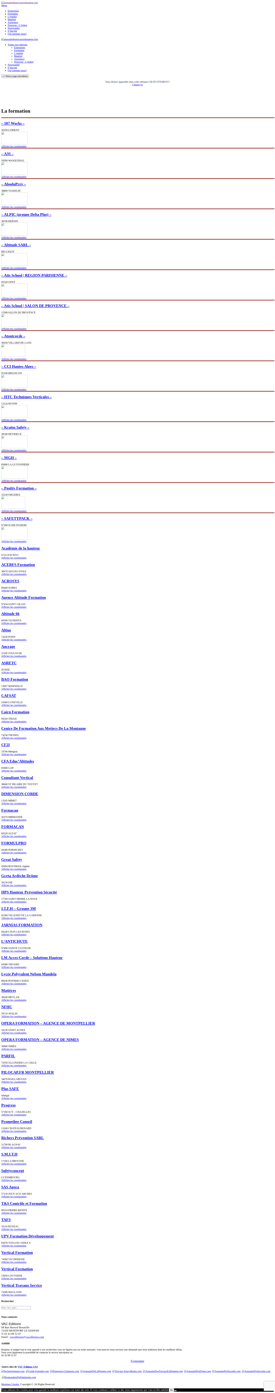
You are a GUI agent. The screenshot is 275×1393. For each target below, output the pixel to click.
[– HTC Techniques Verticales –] (14, 417)
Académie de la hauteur (20, 548)
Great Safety (11, 859)
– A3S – (7, 154)
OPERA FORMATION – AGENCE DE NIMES (40, 1040)
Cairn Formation (15, 712)
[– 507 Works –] (14, 143)
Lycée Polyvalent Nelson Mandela (28, 974)
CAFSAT (8, 695)
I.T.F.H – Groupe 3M (18, 908)
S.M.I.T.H (9, 1154)
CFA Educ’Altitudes (17, 761)
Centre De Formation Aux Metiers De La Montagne (43, 728)
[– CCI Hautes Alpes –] (14, 386)
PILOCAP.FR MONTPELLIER (27, 1072)
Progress (8, 1105)
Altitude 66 (10, 614)
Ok (171, 1390)
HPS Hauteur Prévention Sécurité (29, 892)
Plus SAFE (10, 1089)
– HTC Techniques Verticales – (26, 397)
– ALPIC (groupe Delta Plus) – (26, 214)
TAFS (6, 1220)
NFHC (6, 1007)
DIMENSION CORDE (19, 794)
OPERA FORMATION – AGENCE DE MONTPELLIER (48, 1023)
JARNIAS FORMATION (21, 925)
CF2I (5, 745)
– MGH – (9, 458)
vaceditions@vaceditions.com (27, 1337)
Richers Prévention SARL (22, 1138)
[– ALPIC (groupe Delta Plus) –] (14, 234)
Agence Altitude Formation (23, 597)
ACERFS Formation (18, 565)
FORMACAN (12, 827)
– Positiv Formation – (19, 488)
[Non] (175, 1390)
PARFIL (8, 1056)
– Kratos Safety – (15, 427)
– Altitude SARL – (16, 245)
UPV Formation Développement (27, 1236)
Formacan (9, 810)
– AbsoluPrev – (13, 184)
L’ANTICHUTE (14, 941)
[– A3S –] (14, 174)
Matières (8, 990)
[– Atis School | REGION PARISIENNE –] (14, 295)
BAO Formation (14, 679)
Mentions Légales (10, 1384)
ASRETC (9, 663)
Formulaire (137, 1361)
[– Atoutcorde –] (13, 356)
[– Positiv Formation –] (13, 508)
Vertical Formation (17, 1252)
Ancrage (8, 646)
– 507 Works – (13, 123)
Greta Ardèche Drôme (19, 876)
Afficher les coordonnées (13, 146)
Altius (6, 630)
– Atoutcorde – (13, 336)
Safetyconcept (12, 1171)
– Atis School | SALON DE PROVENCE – (35, 306)
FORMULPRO (13, 843)
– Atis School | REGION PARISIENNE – (34, 275)
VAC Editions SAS (28, 1366)
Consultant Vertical (17, 778)
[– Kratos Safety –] (14, 447)
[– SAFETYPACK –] (14, 538)
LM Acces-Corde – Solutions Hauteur (32, 958)
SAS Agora (10, 1187)
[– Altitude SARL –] (14, 265)
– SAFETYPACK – (16, 518)
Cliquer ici (137, 84)
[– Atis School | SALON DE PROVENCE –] (14, 326)
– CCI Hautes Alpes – (18, 366)
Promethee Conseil (16, 1121)
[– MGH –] (14, 477)
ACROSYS (10, 581)
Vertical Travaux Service (21, 1285)
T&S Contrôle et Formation (24, 1203)
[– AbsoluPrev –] (14, 204)
